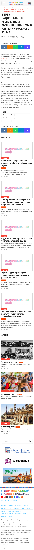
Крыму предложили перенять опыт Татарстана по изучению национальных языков (15, 202)
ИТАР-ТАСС (5, 58)
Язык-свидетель (8, 427)
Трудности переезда (9, 362)
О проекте (4, 511)
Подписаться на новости (10, 500)
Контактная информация (14, 511)
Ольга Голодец (6, 118)
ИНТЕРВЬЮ (18, 505)
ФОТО (10, 508)
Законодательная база (7, 513)
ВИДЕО (22, 508)
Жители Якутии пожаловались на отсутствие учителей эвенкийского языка (16, 314)
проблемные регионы (19, 118)
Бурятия (5, 115)
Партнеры (3, 516)
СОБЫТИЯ (25, 505)
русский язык (6, 121)
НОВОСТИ (29, 508)
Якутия (20, 121)
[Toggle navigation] (3, 3)
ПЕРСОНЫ (3, 508)
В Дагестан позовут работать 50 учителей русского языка (16, 239)
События (5, 158)
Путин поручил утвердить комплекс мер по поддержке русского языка (15, 275)
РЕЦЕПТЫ (16, 508)
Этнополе (5, 358)
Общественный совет (20, 513)
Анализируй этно (8, 391)
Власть (5, 270)
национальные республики (22, 115)
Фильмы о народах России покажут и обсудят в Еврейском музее (16, 163)
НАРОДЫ (3, 505)
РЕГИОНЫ (10, 505)
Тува (14, 121)
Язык (4, 236)
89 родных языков (8, 394)
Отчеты (10, 516)
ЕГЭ (11, 115)
